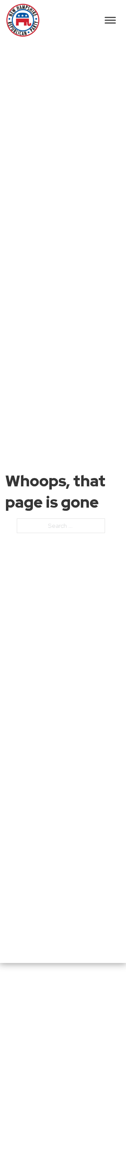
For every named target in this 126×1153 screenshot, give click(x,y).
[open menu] (110, 20)
